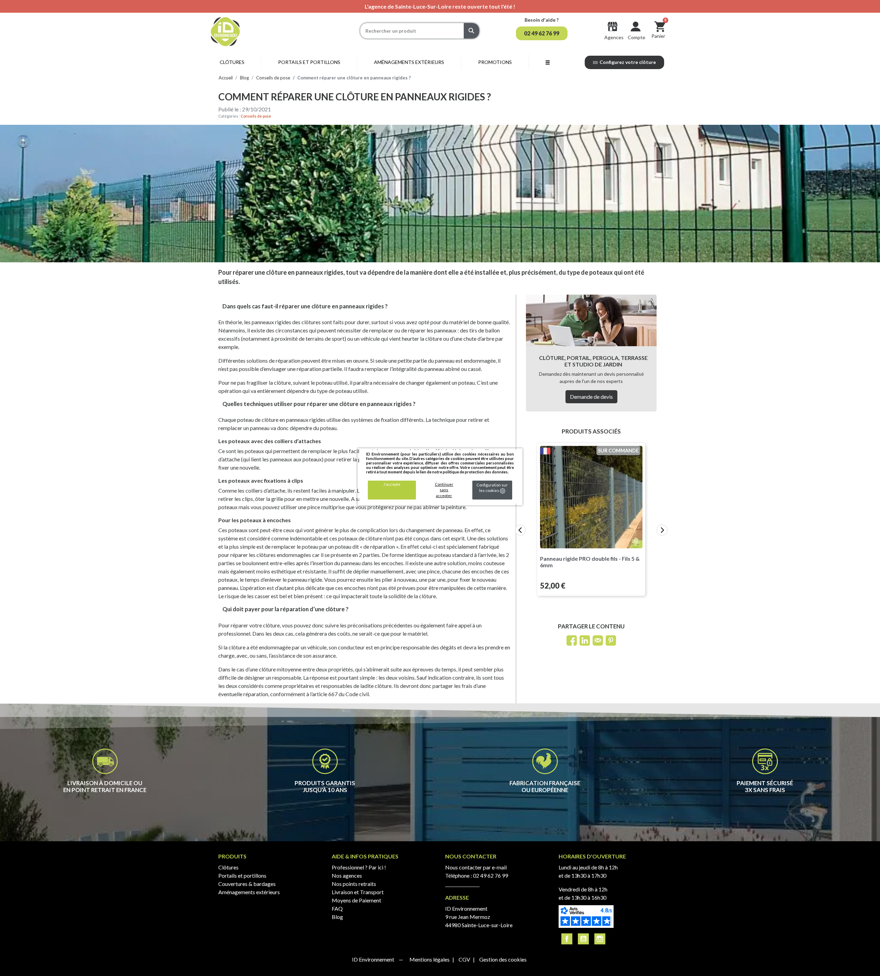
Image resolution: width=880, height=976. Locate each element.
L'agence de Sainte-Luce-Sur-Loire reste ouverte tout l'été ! (440, 6)
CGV (465, 959)
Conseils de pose (256, 116)
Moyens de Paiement (356, 900)
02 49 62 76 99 (490, 875)
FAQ (337, 908)
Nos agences (347, 875)
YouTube (583, 938)
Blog (337, 916)
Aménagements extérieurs (249, 892)
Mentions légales (430, 959)
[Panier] (660, 26)
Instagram (599, 938)
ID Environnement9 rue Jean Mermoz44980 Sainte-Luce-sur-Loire (479, 916)
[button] (542, 33)
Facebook (566, 938)
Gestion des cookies (503, 959)
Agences (614, 37)
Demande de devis (591, 396)
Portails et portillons (242, 875)
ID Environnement (373, 959)
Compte (636, 37)
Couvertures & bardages (247, 883)
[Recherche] (471, 31)
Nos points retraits (354, 883)
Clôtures (228, 867)
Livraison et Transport (358, 892)
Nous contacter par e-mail (476, 867)
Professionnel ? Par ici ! (359, 867)
